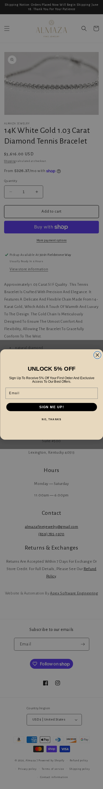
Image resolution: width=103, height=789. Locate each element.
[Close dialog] (97, 355)
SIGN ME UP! (51, 407)
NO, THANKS (51, 419)
